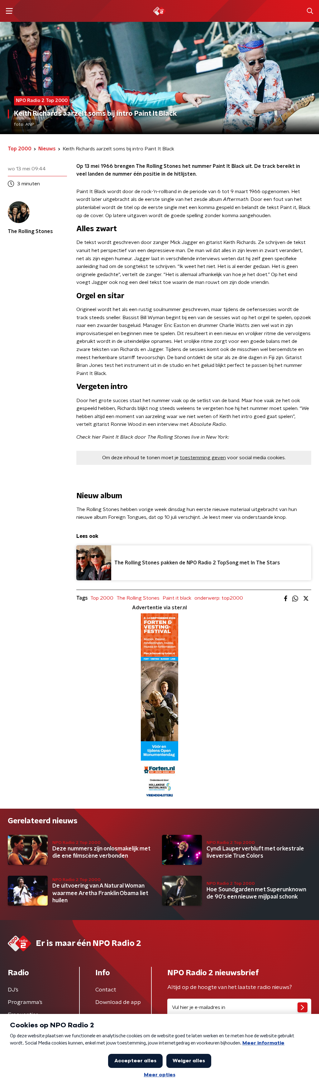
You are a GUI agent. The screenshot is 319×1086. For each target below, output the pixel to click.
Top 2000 (101, 598)
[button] (9, 11)
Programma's (25, 1002)
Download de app (118, 1002)
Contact (105, 990)
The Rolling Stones (138, 598)
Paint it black (177, 598)
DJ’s (13, 990)
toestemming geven (203, 457)
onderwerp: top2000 (218, 598)
